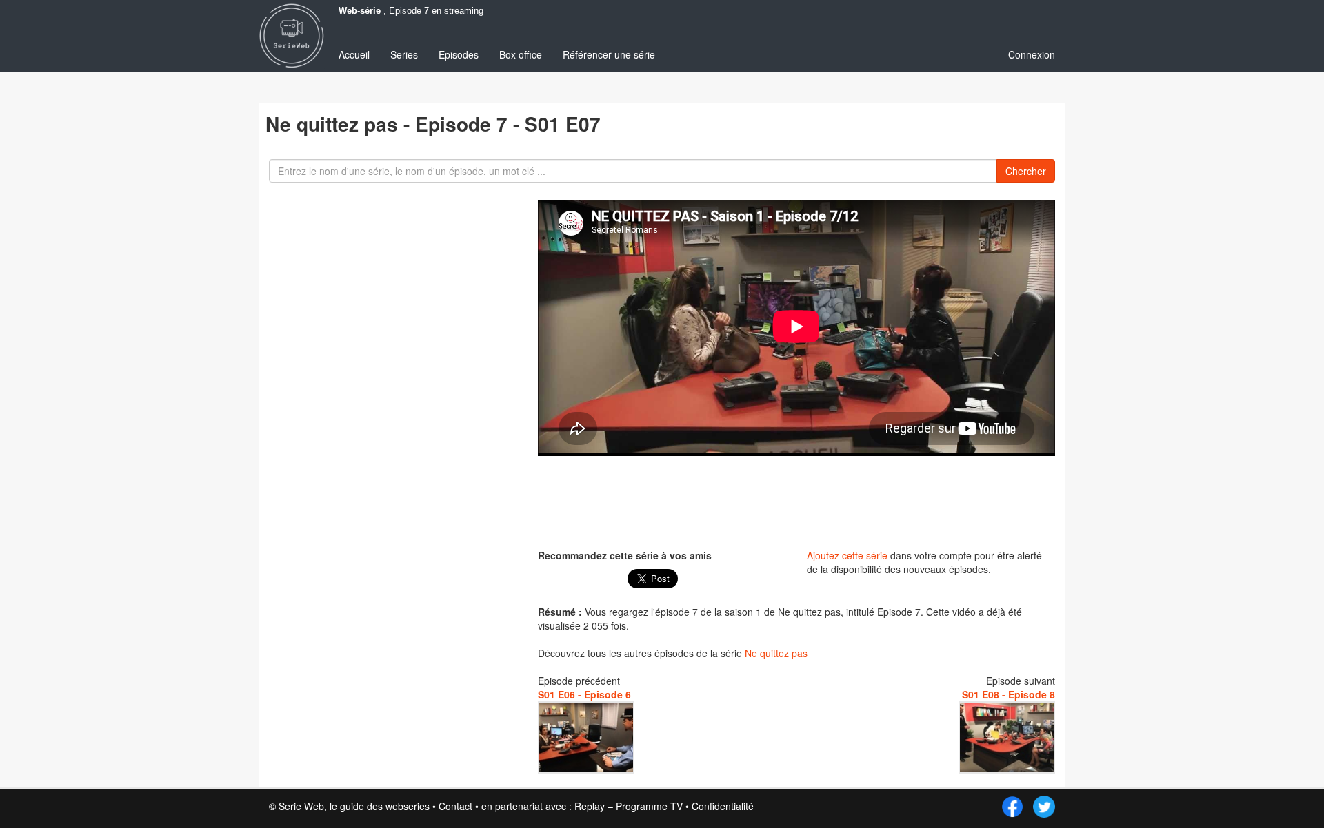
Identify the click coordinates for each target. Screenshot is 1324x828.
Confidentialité (723, 806)
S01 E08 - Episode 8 (1008, 694)
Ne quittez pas (776, 653)
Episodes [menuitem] (459, 54)
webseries (407, 806)
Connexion (1031, 54)
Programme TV (649, 806)
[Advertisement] (796, 501)
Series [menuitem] (404, 54)
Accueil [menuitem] (354, 54)
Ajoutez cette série (847, 555)
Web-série (360, 11)
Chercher (1025, 171)
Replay (589, 806)
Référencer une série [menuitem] (609, 54)
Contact (455, 806)
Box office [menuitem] (520, 54)
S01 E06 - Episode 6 (584, 694)
